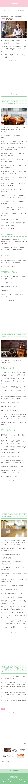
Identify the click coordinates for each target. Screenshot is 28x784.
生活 (4, 708)
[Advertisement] (14, 76)
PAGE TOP (14, 771)
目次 (12, 94)
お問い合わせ (21, 779)
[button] (25, 417)
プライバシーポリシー (7, 779)
